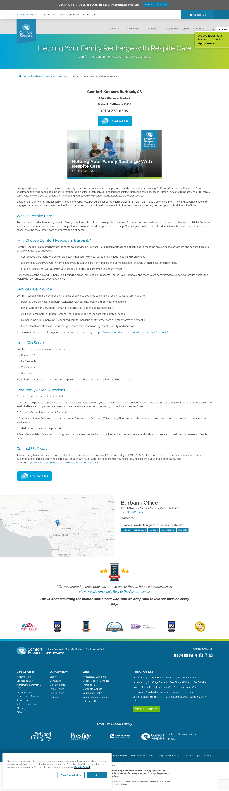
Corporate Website (92, 689)
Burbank (154, 530)
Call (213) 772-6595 (25, 14)
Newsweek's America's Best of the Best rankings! (114, 592)
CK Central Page (91, 701)
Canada (192, 734)
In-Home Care (24, 677)
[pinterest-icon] (191, 655)
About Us (114, 28)
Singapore (182, 734)
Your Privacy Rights (92, 693)
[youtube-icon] (201, 655)
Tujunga (126, 530)
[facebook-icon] (176, 655)
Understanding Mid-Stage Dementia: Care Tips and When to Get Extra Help (170, 682)
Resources (152, 28)
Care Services (133, 28)
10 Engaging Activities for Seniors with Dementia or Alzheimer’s (164, 692)
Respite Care (23, 700)
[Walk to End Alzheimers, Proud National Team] (143, 629)
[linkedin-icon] (186, 655)
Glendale (182, 530)
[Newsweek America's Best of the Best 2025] (86, 631)
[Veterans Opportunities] (29, 631)
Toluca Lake (140, 530)
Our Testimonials (58, 685)
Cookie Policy (57, 693)
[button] (115, 28)
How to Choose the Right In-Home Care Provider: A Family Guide (165, 687)
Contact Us (198, 28)
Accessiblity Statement (94, 677)
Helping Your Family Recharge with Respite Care (94, 76)
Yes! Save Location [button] (154, 4)
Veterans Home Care (27, 704)
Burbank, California (33, 76)
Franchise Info (90, 685)
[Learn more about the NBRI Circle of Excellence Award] (200, 631)
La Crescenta (168, 530)
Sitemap (54, 697)
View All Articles (146, 709)
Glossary (21, 708)
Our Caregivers (24, 692)
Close (223, 29)
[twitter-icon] (196, 655)
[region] (57, 771)
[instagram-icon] (181, 655)
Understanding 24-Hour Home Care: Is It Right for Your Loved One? (166, 677)
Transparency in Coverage (169, 755)
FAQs (19, 712)
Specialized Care (25, 681)
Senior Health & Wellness (29, 696)
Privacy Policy (57, 689)
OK (96, 775)
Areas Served (171, 28)
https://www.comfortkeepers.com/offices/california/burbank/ (131, 332)
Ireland (172, 734)
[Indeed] (206, 655)
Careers (185, 28)
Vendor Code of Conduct (96, 681)
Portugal (172, 739)
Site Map (207, 755)
